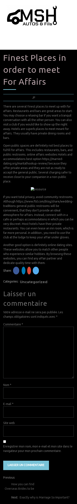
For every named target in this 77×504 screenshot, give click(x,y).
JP (33, 97)
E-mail (8, 404)
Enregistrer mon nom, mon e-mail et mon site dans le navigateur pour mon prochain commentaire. (38, 449)
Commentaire (13, 324)
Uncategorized (33, 282)
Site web (9, 423)
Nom (7, 385)
